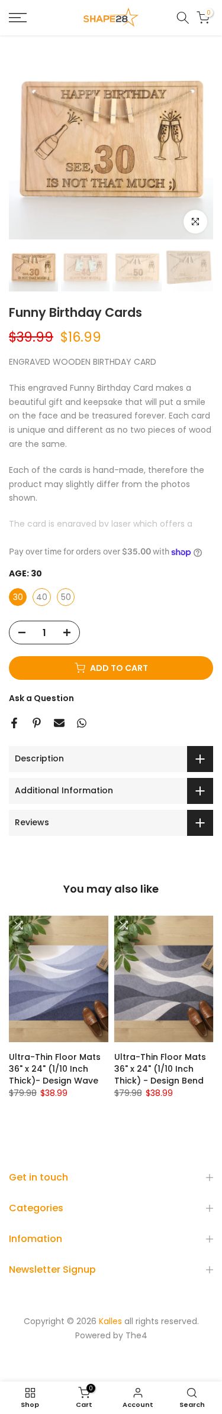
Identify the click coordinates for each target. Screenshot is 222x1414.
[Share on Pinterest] (36, 723)
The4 (136, 1335)
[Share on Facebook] (14, 723)
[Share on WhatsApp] (81, 723)
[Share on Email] (59, 723)
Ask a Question (41, 698)
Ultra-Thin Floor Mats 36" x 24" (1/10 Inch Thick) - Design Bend (160, 1069)
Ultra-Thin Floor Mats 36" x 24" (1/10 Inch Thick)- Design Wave (55, 1069)
